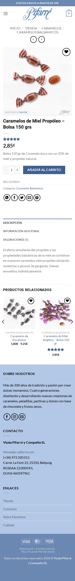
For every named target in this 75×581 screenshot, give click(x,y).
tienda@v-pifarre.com (18, 452)
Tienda (31, 28)
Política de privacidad (38, 551)
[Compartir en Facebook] (14, 197)
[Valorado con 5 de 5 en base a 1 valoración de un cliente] (37, 139)
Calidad (8, 525)
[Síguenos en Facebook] (7, 416)
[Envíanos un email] (22, 416)
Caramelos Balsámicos (37, 32)
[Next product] (33, 39)
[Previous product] (41, 39)
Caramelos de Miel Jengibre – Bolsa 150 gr (55, 339)
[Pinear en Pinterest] (37, 197)
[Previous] (3, 330)
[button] (5, 13)
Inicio (15, 28)
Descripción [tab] (12, 222)
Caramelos (51, 28)
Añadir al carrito (44, 170)
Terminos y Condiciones (37, 548)
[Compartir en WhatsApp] (7, 197)
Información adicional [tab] (21, 231)
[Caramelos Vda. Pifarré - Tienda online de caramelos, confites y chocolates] (37, 13)
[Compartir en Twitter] (22, 197)
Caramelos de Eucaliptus (19, 338)
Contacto (10, 509)
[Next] (71, 330)
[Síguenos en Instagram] (14, 416)
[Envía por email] (29, 197)
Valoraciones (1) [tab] (15, 239)
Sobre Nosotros (14, 517)
